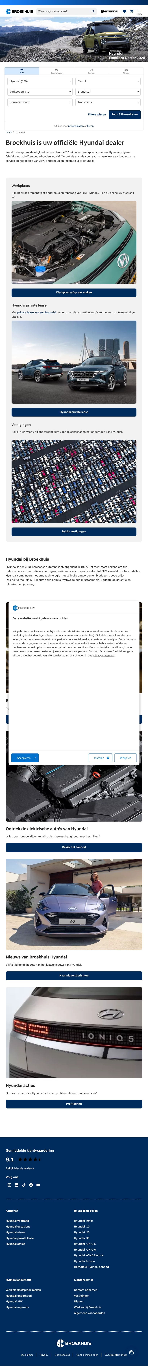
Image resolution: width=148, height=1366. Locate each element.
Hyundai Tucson (84, 1261)
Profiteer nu (74, 1104)
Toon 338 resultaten (125, 114)
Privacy (44, 1355)
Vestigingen (81, 1296)
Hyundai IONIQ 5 (85, 1244)
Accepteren (24, 757)
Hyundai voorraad (17, 1221)
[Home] (19, 11)
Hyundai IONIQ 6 (85, 1249)
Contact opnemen (85, 1290)
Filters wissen (97, 114)
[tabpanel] (74, 102)
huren (90, 126)
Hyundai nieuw (15, 1232)
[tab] (22, 71)
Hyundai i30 (82, 1238)
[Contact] (131, 1352)
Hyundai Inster (83, 1221)
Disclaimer (27, 1355)
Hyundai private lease (74, 412)
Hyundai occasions (18, 1226)
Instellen (99, 757)
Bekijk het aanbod (74, 847)
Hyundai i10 (82, 1226)
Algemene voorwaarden (89, 1313)
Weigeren (125, 757)
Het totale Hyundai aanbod (91, 1267)
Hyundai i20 (82, 1232)
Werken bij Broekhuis (87, 1307)
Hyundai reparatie (17, 1307)
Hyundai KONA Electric (89, 1255)
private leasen (76, 126)
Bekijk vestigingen (74, 531)
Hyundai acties (15, 1244)
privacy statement (103, 655)
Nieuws (79, 1301)
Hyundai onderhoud (19, 1296)
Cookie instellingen (87, 1355)
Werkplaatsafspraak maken (74, 292)
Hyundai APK (14, 1301)
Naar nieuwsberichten (74, 975)
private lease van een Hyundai (36, 312)
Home (9, 132)
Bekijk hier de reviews (20, 1168)
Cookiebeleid (62, 1355)
